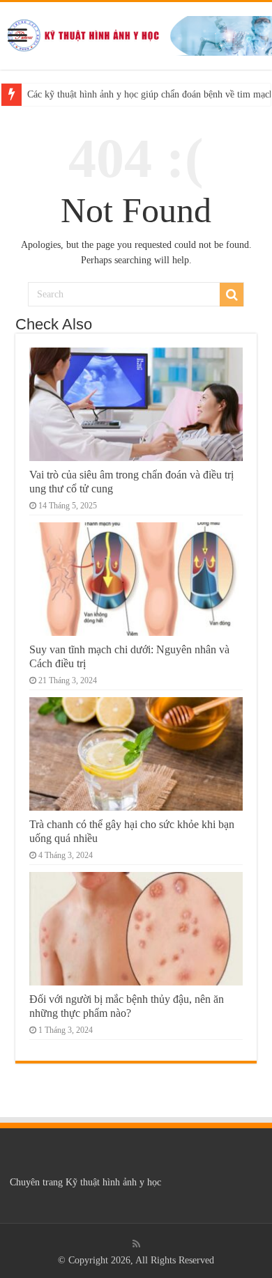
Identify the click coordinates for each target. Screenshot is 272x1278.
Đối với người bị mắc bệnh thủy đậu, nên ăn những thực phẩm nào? (126, 1006)
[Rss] (136, 1244)
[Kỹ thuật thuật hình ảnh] (136, 33)
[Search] (231, 294)
